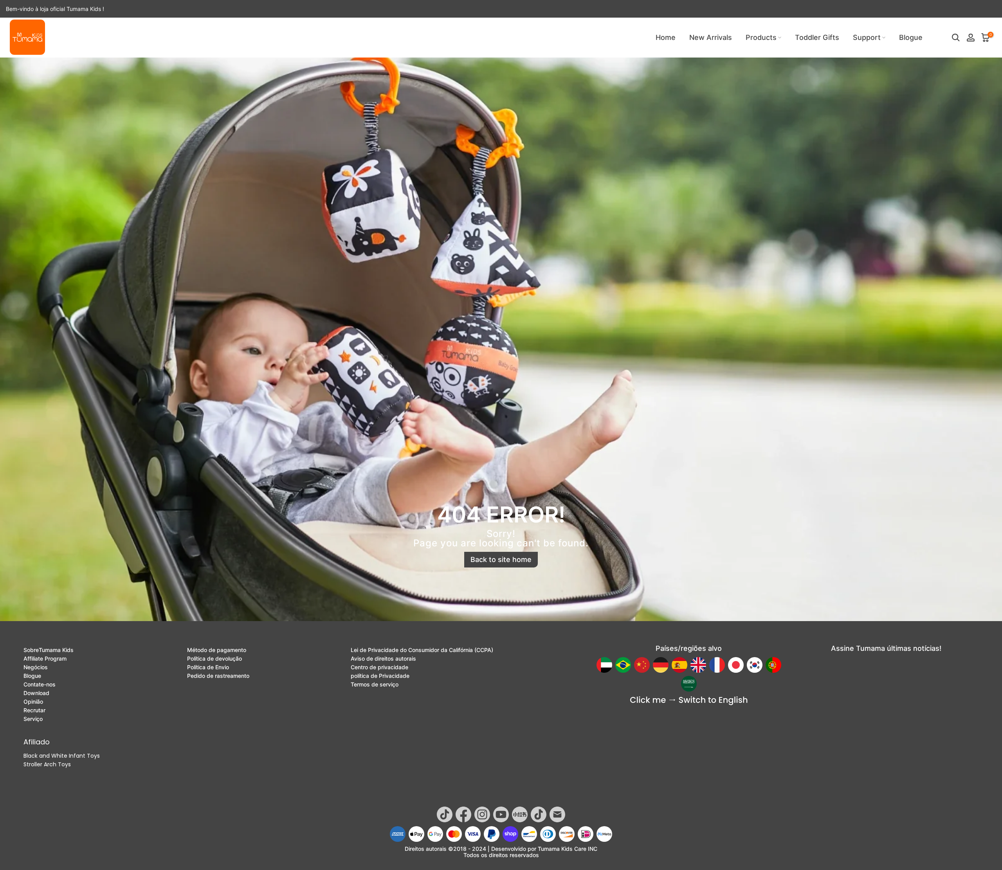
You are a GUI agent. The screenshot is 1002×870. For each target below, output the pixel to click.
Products (761, 37)
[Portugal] (773, 665)
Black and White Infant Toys (61, 756)
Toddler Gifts (817, 37)
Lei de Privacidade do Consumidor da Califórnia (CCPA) (422, 650)
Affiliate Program (45, 659)
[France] (717, 665)
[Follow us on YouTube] (501, 814)
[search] (956, 37)
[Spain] (679, 665)
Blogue (911, 37)
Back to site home (501, 559)
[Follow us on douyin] (538, 814)
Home (666, 37)
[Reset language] (689, 700)
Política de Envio (208, 667)
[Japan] (736, 665)
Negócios (35, 667)
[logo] (27, 37)
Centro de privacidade (379, 667)
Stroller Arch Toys (47, 764)
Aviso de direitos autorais (383, 659)
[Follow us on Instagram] (482, 814)
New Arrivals (710, 37)
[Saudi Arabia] (689, 684)
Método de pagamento (216, 650)
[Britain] (698, 665)
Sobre (48, 650)
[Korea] (754, 665)
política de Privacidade (380, 676)
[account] (970, 37)
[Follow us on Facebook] (463, 814)
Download (36, 693)
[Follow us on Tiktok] (444, 814)
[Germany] (661, 665)
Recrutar (34, 710)
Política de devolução (214, 659)
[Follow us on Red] (520, 814)
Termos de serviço (374, 684)
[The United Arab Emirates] (604, 665)
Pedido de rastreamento (218, 676)
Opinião (33, 702)
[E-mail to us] (557, 814)
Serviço (33, 719)
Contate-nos (39, 684)
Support (867, 37)
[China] (642, 665)
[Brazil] (623, 665)
